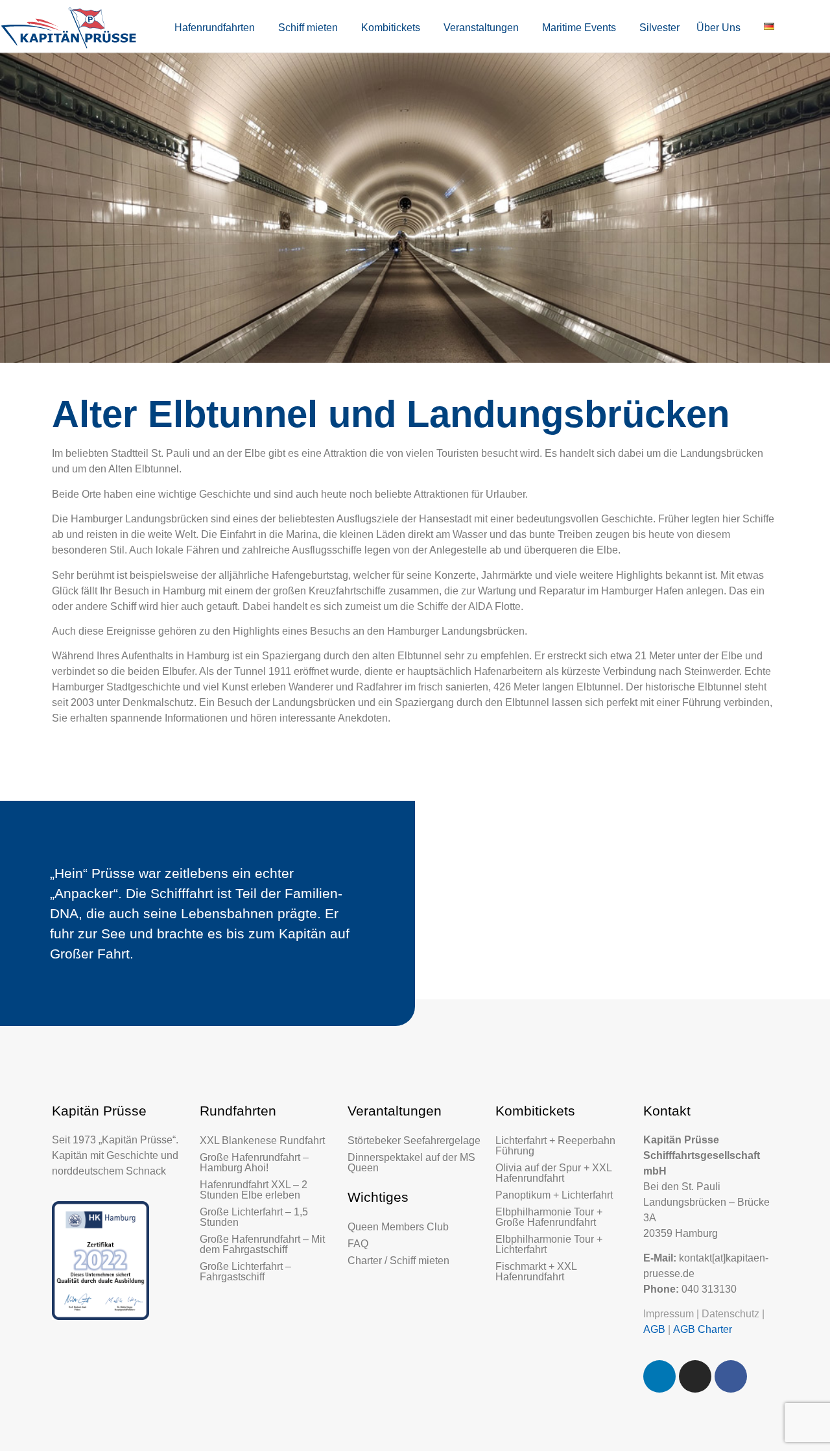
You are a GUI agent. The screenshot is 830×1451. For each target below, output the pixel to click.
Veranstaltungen (481, 27)
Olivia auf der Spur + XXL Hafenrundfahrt (553, 1173)
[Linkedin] (659, 1376)
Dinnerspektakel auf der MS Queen (411, 1162)
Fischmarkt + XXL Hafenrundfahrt (535, 1271)
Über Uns (718, 27)
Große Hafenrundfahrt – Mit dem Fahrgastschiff (262, 1244)
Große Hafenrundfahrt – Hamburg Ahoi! (254, 1162)
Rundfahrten (238, 1110)
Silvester (659, 27)
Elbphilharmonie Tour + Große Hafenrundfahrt (548, 1217)
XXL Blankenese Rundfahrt (262, 1140)
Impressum (668, 1313)
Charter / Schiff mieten (398, 1260)
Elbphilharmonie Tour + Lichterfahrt (548, 1244)
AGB (654, 1329)
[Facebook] (731, 1376)
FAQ (358, 1243)
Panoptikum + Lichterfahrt (554, 1195)
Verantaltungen (395, 1110)
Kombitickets (390, 27)
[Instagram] (695, 1376)
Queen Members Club (398, 1226)
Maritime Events (579, 27)
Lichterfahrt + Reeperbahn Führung (555, 1145)
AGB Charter (702, 1329)
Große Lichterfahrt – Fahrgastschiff (245, 1271)
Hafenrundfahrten (214, 27)
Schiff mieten (308, 27)
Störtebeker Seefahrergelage (414, 1140)
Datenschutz (730, 1313)
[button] (218, 28)
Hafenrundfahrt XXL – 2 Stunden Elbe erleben (253, 1190)
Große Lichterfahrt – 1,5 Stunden (254, 1217)
